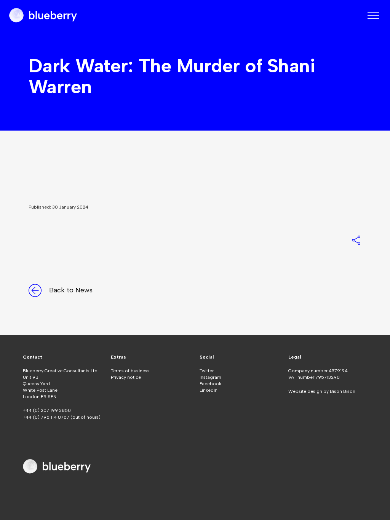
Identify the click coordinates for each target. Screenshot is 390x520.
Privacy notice (126, 377)
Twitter (207, 370)
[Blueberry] (43, 15)
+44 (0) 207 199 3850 (47, 410)
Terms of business (130, 370)
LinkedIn (208, 390)
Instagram (210, 377)
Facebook (210, 383)
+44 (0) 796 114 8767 (46, 417)
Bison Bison (342, 391)
